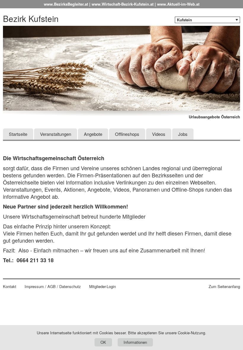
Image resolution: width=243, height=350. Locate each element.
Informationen (135, 342)
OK (103, 342)
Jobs (183, 134)
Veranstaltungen (55, 134)
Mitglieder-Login (102, 286)
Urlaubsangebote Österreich (214, 117)
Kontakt (9, 286)
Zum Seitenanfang (224, 286)
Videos (158, 134)
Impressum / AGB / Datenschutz (53, 286)
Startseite (18, 134)
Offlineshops (127, 134)
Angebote (93, 134)
